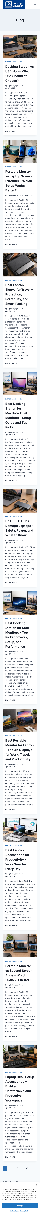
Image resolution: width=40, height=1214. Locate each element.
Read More (11, 131)
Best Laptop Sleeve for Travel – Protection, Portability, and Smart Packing (19, 294)
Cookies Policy (14, 1211)
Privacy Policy (24, 1211)
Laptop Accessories (13, 62)
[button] (37, 1185)
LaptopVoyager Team (15, 86)
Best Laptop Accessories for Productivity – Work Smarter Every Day (17, 859)
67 (27, 1168)
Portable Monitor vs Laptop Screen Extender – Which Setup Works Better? (18, 181)
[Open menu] (35, 4)
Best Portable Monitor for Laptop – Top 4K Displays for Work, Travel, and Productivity (19, 750)
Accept (20, 1206)
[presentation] (20, 46)
